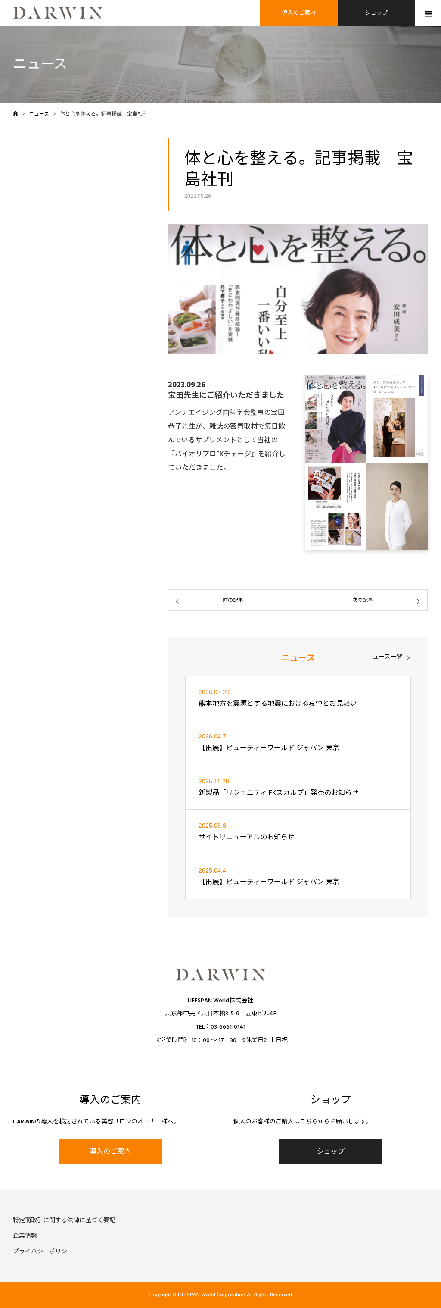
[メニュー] (428, 13)
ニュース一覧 (384, 657)
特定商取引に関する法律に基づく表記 (64, 1220)
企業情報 (25, 1236)
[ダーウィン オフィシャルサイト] (57, 13)
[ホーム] (15, 113)
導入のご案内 (299, 13)
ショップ (376, 13)
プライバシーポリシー (43, 1251)
